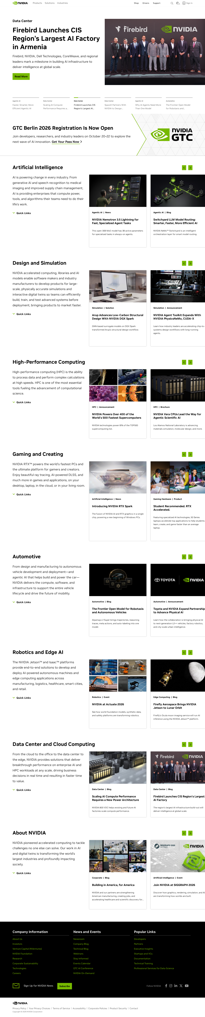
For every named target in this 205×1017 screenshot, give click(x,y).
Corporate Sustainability (25, 963)
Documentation (142, 958)
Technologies (19, 968)
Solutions (50, 3)
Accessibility (79, 1008)
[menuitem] (37, 3)
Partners (138, 943)
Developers (140, 939)
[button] (177, 4)
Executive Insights (143, 948)
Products (37, 3)
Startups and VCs (143, 953)
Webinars (78, 953)
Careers (17, 973)
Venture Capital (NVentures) (27, 948)
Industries (62, 3)
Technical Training (143, 963)
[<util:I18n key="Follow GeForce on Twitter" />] (181, 985)
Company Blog (81, 943)
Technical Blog (80, 948)
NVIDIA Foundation (22, 953)
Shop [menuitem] (136, 3)
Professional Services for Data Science (154, 968)
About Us (17, 939)
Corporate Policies (97, 1008)
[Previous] (184, 167)
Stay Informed (80, 958)
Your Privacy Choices (39, 1008)
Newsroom (79, 939)
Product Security (118, 1008)
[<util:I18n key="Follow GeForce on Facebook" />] (166, 985)
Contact (134, 1008)
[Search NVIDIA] (172, 2)
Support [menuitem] (156, 3)
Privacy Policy (19, 1008)
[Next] (190, 167)
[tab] (26, 103)
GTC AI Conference (83, 968)
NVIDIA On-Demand (83, 973)
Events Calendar (82, 963)
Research (17, 958)
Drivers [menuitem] (146, 3)
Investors (17, 943)
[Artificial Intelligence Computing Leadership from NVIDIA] (20, 3)
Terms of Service (61, 1008)
